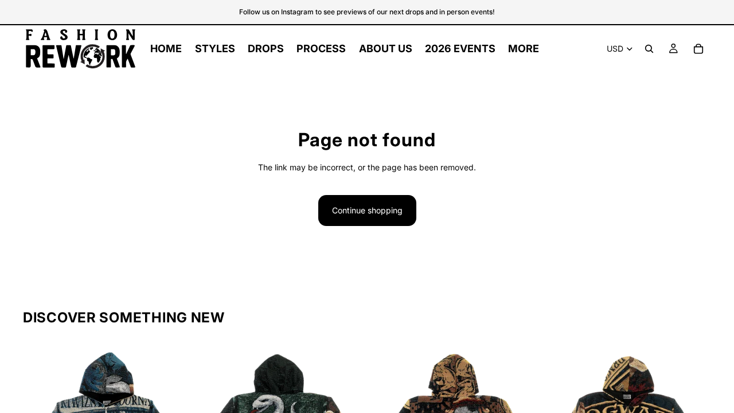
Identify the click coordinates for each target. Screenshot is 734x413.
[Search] (649, 48)
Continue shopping (367, 210)
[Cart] (698, 48)
